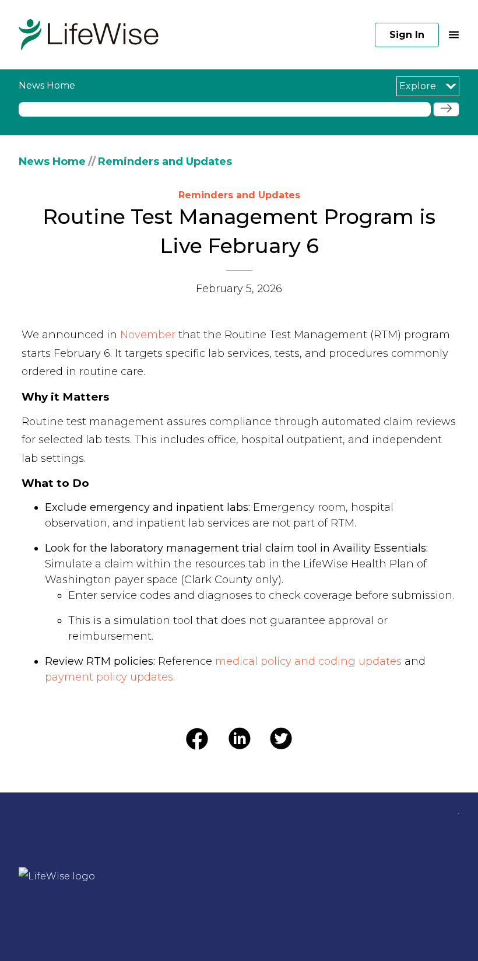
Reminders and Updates (165, 161)
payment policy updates (109, 677)
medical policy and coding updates (308, 661)
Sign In (406, 34)
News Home (52, 161)
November (147, 334)
